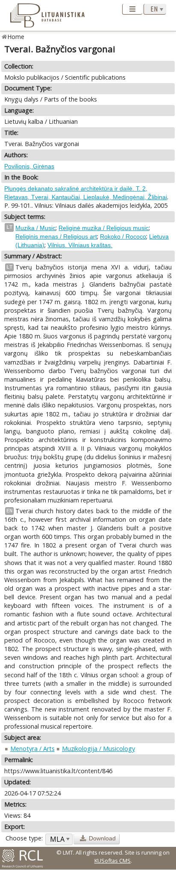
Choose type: (24, 838)
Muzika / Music (35, 227)
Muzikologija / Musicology (98, 748)
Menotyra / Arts (32, 748)
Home (16, 37)
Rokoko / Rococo (123, 236)
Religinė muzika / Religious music (104, 227)
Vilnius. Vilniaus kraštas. (79, 245)
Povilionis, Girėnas (29, 166)
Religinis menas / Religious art (56, 236)
